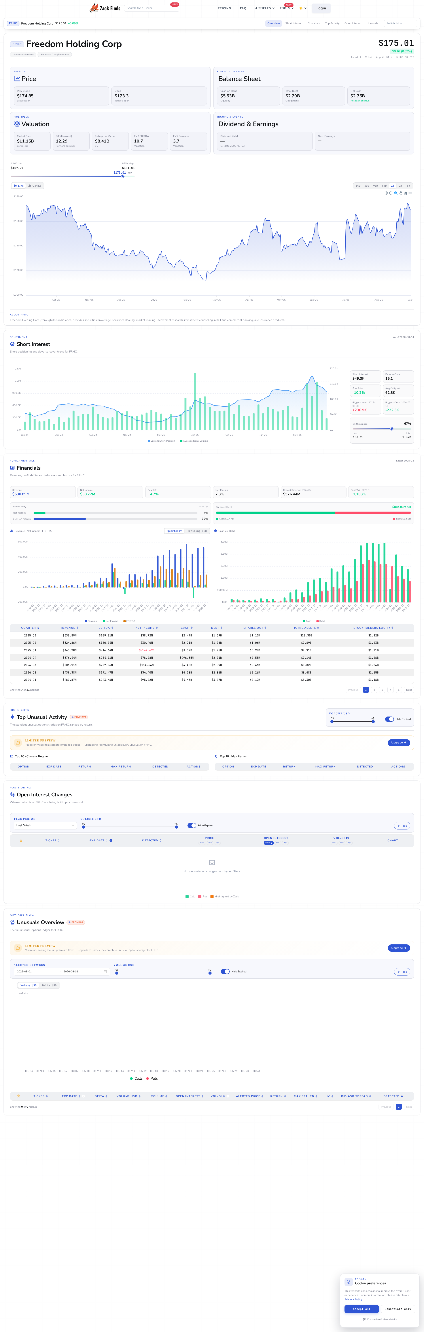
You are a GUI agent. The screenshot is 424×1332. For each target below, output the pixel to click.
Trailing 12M (197, 531)
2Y (400, 186)
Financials (313, 23)
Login (321, 8)
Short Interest (293, 23)
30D (366, 186)
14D (358, 186)
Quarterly (174, 531)
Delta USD (49, 985)
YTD (384, 186)
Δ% (217, 842)
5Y (408, 186)
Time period (25, 818)
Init (209, 842)
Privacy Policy (353, 1299)
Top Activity (332, 23)
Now (202, 842)
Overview (273, 23)
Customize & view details (382, 1319)
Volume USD (339, 713)
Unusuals (372, 23)
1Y (392, 186)
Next (409, 690)
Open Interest (353, 23)
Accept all (362, 1309)
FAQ (243, 8)
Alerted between (29, 964)
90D (375, 186)
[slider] (331, 721)
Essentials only (398, 1309)
